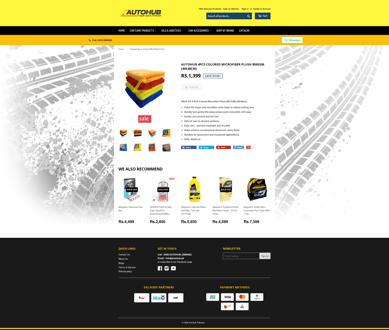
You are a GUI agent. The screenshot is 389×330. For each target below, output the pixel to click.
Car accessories (198, 30)
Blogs (121, 263)
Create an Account (261, 8)
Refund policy (125, 271)
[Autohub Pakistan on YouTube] (173, 269)
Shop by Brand (225, 30)
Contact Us (124, 254)
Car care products (142, 30)
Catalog (244, 30)
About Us (123, 258)
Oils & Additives (171, 30)
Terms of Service (127, 267)
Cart (264, 15)
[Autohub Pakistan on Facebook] (160, 269)
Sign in (245, 8)
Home (122, 30)
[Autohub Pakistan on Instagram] (166, 269)
